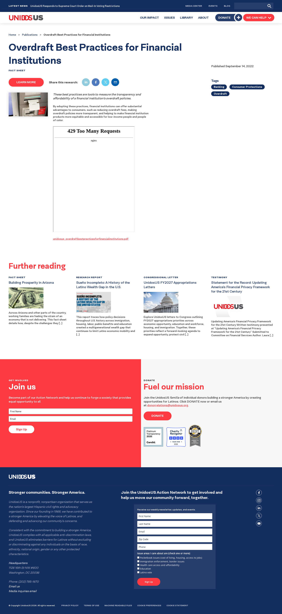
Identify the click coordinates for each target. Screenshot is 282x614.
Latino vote (146, 572)
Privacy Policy (69, 605)
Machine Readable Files (118, 605)
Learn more (26, 82)
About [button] (204, 19)
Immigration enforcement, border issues (162, 561)
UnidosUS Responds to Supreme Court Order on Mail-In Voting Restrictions (75, 6)
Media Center (193, 6)
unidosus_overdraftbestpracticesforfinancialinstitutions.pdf (90, 238)
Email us (14, 586)
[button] (258, 17)
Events (213, 6)
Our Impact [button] (151, 19)
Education (145, 568)
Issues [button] (170, 19)
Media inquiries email (22, 591)
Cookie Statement (177, 605)
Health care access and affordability (159, 565)
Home (12, 34)
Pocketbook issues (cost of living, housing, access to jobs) (171, 557)
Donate (224, 17)
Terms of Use (91, 605)
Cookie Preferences (149, 605)
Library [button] (188, 19)
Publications (30, 34)
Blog (227, 6)
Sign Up (21, 429)
